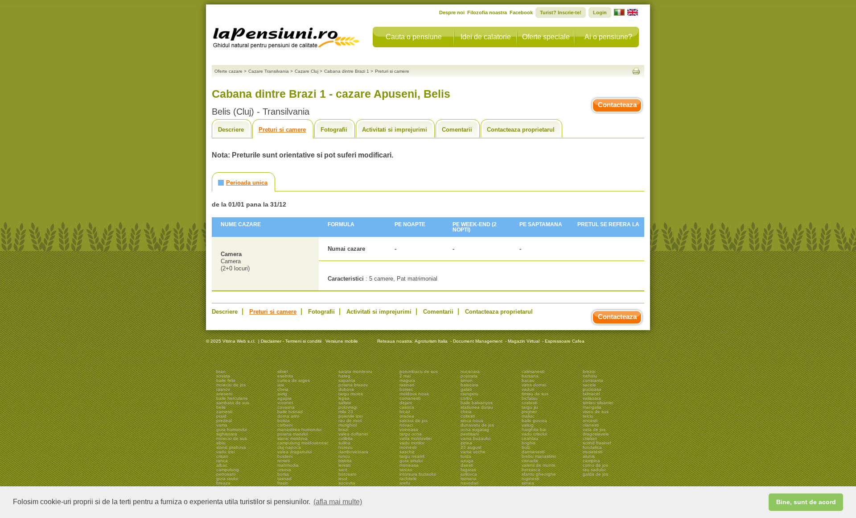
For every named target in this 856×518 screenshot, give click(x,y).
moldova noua (414, 393)
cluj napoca (289, 447)
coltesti (468, 416)
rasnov (223, 389)
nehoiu (590, 375)
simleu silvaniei (598, 402)
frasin (282, 483)
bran (221, 371)
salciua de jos (413, 420)
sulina (344, 442)
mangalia (592, 407)
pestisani (470, 433)
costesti (529, 402)
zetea (466, 442)
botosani (347, 474)
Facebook (521, 12)
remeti (283, 460)
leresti (344, 465)
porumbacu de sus (418, 371)
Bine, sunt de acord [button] (806, 502)
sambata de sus (232, 402)
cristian (590, 438)
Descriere (231, 129)
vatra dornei (534, 384)
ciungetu (469, 393)
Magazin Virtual (523, 341)
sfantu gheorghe (539, 474)
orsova (284, 469)
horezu (345, 447)
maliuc (528, 416)
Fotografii (334, 129)
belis (221, 407)
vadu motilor (411, 442)
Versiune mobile (341, 341)
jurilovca (469, 474)
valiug (528, 425)
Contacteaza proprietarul (521, 129)
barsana (530, 375)
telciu (588, 416)
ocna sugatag (475, 429)
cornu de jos (595, 465)
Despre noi (452, 12)
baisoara (469, 384)
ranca (222, 460)
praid (221, 416)
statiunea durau (477, 407)
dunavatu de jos (477, 425)
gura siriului (411, 460)
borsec (406, 389)
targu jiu (530, 407)
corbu (466, 398)
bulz (526, 447)
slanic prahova (231, 447)
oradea (406, 416)
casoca (406, 407)
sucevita (346, 483)
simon (467, 380)
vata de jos (594, 429)
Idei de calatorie (486, 37)
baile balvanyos (477, 402)
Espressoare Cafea (564, 341)
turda (466, 456)
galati (466, 389)
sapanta (346, 380)
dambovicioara (353, 451)
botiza (283, 420)
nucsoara (470, 371)
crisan (222, 456)
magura (407, 380)
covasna (286, 407)
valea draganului (294, 451)
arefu (404, 483)
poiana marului (292, 433)
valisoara (592, 398)
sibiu (221, 442)
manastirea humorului (299, 429)
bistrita (345, 460)
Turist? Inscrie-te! (560, 12)
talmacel (591, 393)
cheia (282, 389)
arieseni (224, 393)
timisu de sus (535, 393)
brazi (343, 429)
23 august (471, 447)
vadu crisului (534, 433)
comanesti (409, 398)
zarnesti (224, 411)
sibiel (282, 371)
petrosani (225, 474)
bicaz (404, 411)
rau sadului (594, 469)
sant (342, 469)
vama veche (473, 451)
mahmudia (288, 465)
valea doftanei (353, 433)
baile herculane (232, 398)
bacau (528, 380)
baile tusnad (290, 411)
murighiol (347, 425)
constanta (593, 380)
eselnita (285, 375)
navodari (469, 483)
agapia (284, 398)
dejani (405, 402)
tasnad (284, 478)
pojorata (469, 375)
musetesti (592, 451)
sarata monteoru (355, 371)
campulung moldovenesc (303, 442)
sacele (589, 384)
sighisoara (226, 433)
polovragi (347, 407)
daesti (467, 465)
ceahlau (530, 438)
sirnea (528, 483)
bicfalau (530, 398)
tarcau (405, 469)
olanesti (591, 425)
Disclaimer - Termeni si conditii (291, 341)
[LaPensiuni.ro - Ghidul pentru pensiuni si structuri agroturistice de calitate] (286, 35)
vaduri (528, 389)
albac (221, 465)
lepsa (344, 398)
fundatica (592, 447)
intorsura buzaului (417, 474)
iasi (280, 384)
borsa (283, 474)
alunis (589, 456)
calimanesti (533, 371)
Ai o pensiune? (608, 37)
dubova (346, 389)
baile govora (534, 420)
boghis (528, 442)
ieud (342, 478)
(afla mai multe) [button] (337, 502)
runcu (344, 456)
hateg (344, 375)
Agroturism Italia (431, 341)
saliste (344, 402)
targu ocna (410, 433)
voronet (285, 402)
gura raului (227, 478)
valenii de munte (539, 465)
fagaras (468, 469)
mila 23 (345, 411)
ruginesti (530, 478)
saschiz (407, 451)
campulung (227, 469)
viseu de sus (596, 411)
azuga (467, 460)
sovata (223, 375)
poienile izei (350, 416)
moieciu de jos (231, 384)
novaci (406, 425)
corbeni (284, 425)
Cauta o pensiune (414, 37)
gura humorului (231, 429)
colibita (345, 438)
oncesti (590, 420)
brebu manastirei (539, 456)
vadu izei (225, 451)
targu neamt (411, 456)
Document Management (477, 341)
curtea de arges (293, 380)
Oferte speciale (546, 37)
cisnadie (530, 460)
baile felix (225, 380)
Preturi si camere (282, 129)
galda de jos (595, 474)
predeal (224, 420)
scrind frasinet (597, 442)
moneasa (409, 465)
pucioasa (592, 389)
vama (221, 425)
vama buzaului (475, 438)
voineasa (408, 429)
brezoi (589, 371)
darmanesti (533, 451)
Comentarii (457, 129)
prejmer (529, 411)
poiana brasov (353, 384)
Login (600, 12)
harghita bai (534, 429)
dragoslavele (596, 433)
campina (591, 460)
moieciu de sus (231, 438)
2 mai (405, 375)
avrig (282, 393)
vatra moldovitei (415, 438)
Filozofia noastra (487, 12)
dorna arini (288, 416)
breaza (223, 483)
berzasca (531, 469)
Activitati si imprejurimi (394, 129)
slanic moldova (292, 438)
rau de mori (350, 420)
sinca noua (472, 420)
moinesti (407, 447)
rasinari (406, 384)
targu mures (350, 393)
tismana (469, 478)
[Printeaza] (636, 71)
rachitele (408, 478)
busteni (284, 456)
